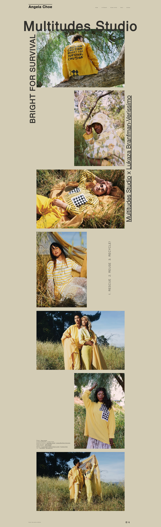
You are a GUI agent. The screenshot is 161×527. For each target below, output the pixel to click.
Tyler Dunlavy (48, 444)
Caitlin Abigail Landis (54, 446)
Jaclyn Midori (48, 445)
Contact (128, 7)
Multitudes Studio (128, 199)
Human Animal (113, 7)
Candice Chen (64, 446)
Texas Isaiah (44, 440)
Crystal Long (44, 446)
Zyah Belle (42, 448)
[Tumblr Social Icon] (129, 522)
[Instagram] (126, 522)
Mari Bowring (49, 448)
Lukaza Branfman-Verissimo (128, 132)
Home (96, 7)
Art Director (104, 7)
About (121, 7)
